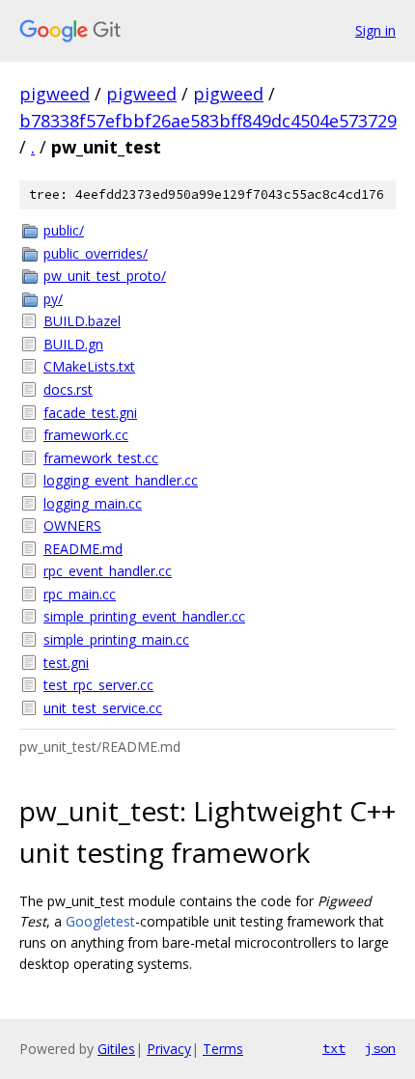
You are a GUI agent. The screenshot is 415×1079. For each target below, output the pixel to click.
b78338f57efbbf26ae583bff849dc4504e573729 (208, 120)
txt (334, 1048)
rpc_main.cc (79, 594)
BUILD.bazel (82, 321)
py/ (53, 299)
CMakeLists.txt (89, 366)
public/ (63, 230)
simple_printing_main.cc (116, 639)
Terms (223, 1048)
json (380, 1048)
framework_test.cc (100, 458)
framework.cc (85, 435)
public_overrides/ (95, 253)
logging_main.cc (92, 503)
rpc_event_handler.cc (107, 571)
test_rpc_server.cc (98, 685)
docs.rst (68, 389)
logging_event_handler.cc (120, 480)
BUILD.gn (73, 344)
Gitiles (116, 1048)
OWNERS (72, 525)
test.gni (66, 662)
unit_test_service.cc (102, 708)
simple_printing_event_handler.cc (144, 616)
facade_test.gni (90, 412)
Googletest (100, 921)
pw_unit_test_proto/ (104, 275)
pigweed (54, 93)
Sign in (375, 30)
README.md (83, 549)
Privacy (169, 1048)
